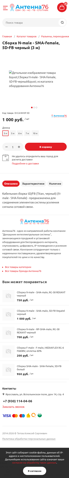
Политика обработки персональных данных (29, 438)
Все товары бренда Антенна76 (23, 270)
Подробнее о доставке (25, 163)
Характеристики (33, 183)
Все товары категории (18, 266)
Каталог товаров (26, 36)
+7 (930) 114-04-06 (17, 401)
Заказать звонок (13, 406)
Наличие (55, 183)
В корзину (45, 146)
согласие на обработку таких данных (34, 462)
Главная (7, 36)
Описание (11, 183)
